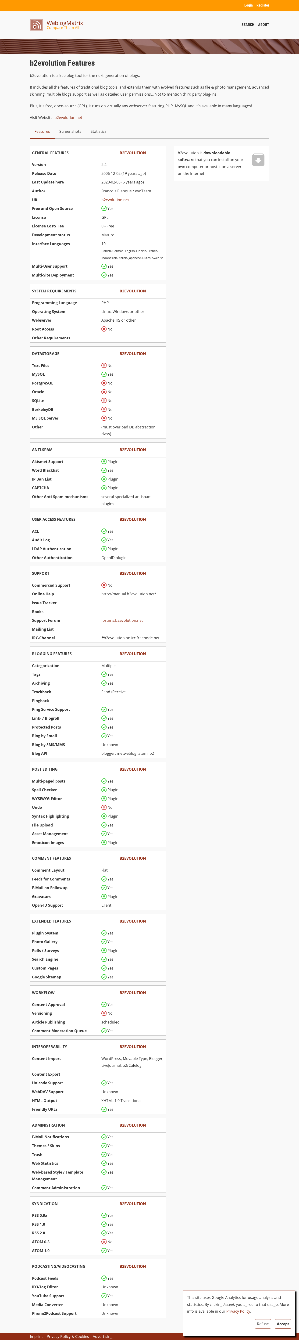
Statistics (99, 131)
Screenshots (70, 131)
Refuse (263, 1323)
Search (248, 24)
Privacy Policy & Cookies (68, 1336)
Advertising (103, 1336)
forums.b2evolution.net (122, 620)
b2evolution (133, 152)
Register (262, 5)
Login (248, 5)
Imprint (36, 1336)
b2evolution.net (68, 117)
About (263, 24)
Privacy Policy (238, 1311)
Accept (283, 1323)
